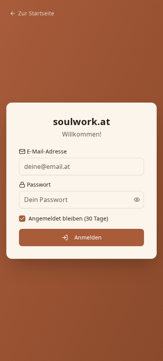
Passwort (39, 184)
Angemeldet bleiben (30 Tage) (68, 218)
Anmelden (88, 237)
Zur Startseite (36, 13)
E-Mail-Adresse (47, 151)
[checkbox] (22, 218)
